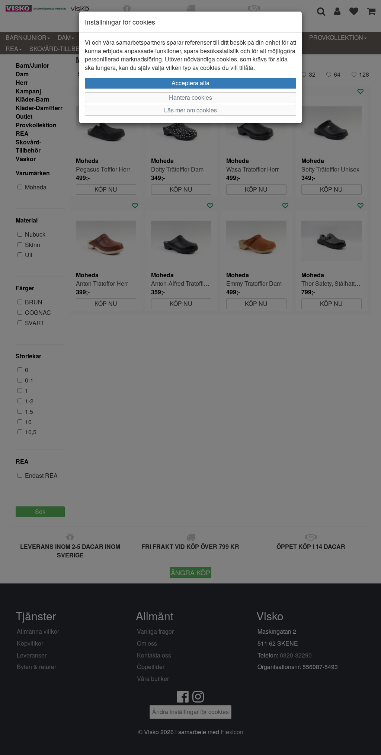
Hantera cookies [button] (190, 97)
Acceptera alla (190, 83)
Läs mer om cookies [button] (190, 110)
